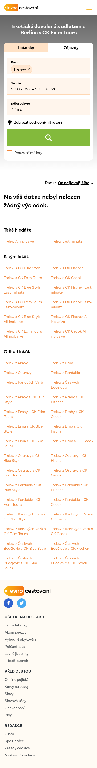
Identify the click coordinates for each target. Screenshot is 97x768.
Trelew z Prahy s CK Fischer (67, 399)
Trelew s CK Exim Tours (23, 277)
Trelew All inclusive (19, 241)
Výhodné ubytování (21, 639)
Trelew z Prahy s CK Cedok (67, 414)
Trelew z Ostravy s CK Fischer (69, 458)
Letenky (26, 47)
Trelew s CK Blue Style (22, 268)
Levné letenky (16, 625)
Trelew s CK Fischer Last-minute (72, 289)
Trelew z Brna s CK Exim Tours (23, 443)
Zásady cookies (17, 748)
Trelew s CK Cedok (66, 277)
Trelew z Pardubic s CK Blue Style (22, 487)
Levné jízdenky (16, 653)
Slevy (9, 693)
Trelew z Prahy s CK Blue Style (24, 399)
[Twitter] (21, 603)
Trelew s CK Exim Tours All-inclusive (23, 333)
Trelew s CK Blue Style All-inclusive (22, 319)
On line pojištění (18, 679)
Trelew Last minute (66, 241)
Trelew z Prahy (16, 363)
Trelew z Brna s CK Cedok (72, 441)
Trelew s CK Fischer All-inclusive (70, 319)
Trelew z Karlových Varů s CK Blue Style (25, 516)
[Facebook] (8, 603)
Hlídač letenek (16, 660)
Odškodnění (15, 708)
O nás (9, 734)
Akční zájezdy (16, 632)
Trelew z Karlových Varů (23, 382)
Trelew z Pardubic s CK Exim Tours (22, 501)
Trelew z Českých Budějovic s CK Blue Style (25, 545)
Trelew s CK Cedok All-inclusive (69, 333)
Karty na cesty (17, 686)
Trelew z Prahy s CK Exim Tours (24, 414)
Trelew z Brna (62, 363)
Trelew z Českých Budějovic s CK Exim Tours (20, 563)
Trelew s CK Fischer (67, 268)
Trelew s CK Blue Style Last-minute (22, 289)
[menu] (89, 8)
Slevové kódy (15, 701)
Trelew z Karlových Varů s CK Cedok (72, 531)
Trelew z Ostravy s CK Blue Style (22, 458)
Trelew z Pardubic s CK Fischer (70, 487)
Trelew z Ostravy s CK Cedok (69, 472)
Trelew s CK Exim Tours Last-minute (23, 304)
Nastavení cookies (20, 755)
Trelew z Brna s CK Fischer (66, 428)
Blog (8, 715)
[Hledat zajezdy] (48, 137)
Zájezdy (71, 47)
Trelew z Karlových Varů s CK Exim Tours (25, 531)
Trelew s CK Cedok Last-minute (71, 304)
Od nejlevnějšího (73, 182)
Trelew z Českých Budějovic (65, 384)
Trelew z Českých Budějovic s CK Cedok (69, 560)
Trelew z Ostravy (18, 372)
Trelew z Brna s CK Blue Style (23, 428)
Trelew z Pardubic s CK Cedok (70, 501)
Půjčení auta (15, 646)
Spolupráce (14, 741)
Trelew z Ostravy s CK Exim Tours (22, 472)
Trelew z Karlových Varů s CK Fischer (72, 516)
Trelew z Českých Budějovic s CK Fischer (70, 545)
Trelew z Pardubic (65, 372)
